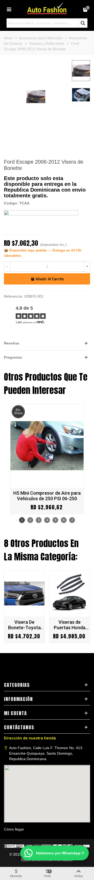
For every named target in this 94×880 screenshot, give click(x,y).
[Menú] (9, 9)
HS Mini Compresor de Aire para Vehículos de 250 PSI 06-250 (47, 495)
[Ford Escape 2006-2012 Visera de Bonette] (36, 130)
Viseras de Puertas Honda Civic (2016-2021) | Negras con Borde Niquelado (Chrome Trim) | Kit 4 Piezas (69, 624)
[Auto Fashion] (47, 8)
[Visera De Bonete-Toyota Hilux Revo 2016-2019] (24, 593)
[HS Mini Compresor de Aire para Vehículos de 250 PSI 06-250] (47, 446)
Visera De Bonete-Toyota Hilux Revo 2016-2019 (24, 624)
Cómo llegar (14, 829)
